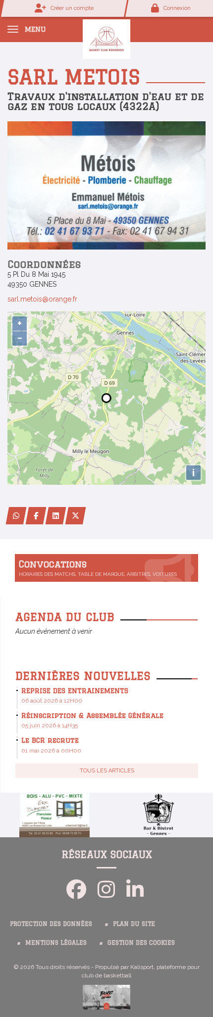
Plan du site (134, 923)
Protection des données (51, 923)
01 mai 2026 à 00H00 (51, 750)
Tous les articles (107, 770)
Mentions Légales (56, 942)
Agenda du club (64, 616)
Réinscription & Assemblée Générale (92, 715)
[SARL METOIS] (106, 185)
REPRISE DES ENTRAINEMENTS (74, 691)
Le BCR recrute (50, 740)
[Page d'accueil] (106, 39)
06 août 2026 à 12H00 (51, 700)
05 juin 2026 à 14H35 (49, 725)
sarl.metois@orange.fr (42, 299)
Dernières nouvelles (83, 675)
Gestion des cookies (141, 942)
